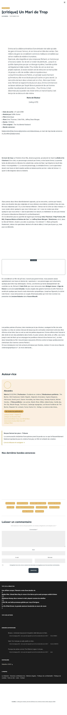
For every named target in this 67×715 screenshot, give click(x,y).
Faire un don (11, 678)
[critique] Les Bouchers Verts (12, 416)
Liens (17, 678)
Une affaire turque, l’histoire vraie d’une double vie (18, 590)
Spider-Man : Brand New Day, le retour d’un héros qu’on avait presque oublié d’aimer (29, 594)
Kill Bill (11, 507)
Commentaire (33, 529)
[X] (26, 696)
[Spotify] (41, 696)
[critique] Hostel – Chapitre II (12, 414)
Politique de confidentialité (45, 676)
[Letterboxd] (38, 696)
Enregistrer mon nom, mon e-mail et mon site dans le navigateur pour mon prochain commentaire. (35, 565)
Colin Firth (10, 503)
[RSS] (43, 696)
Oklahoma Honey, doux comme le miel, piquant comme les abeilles (23, 598)
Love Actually (42, 507)
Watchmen (40, 511)
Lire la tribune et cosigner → (14, 442)
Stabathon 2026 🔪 (7, 664)
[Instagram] (28, 696)
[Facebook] (23, 696)
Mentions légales (31, 676)
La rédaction (5, 676)
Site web (50, 557)
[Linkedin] (33, 696)
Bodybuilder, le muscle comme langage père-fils (33, 267)
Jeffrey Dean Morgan (38, 503)
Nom (33, 549)
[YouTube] (31, 696)
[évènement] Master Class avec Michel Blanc (17, 419)
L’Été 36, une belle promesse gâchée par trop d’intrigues (20, 602)
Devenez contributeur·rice (17, 676)
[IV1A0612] (8, 267)
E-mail (17, 557)
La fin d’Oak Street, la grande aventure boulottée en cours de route (24, 606)
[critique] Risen (8, 423)
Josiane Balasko (54, 503)
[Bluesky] (36, 696)
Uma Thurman (28, 511)
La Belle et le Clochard (25, 507)
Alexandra (5, 16)
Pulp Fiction (54, 507)
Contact (22, 678)
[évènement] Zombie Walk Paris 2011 (14, 421)
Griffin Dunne (22, 503)
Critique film (5, 8)
